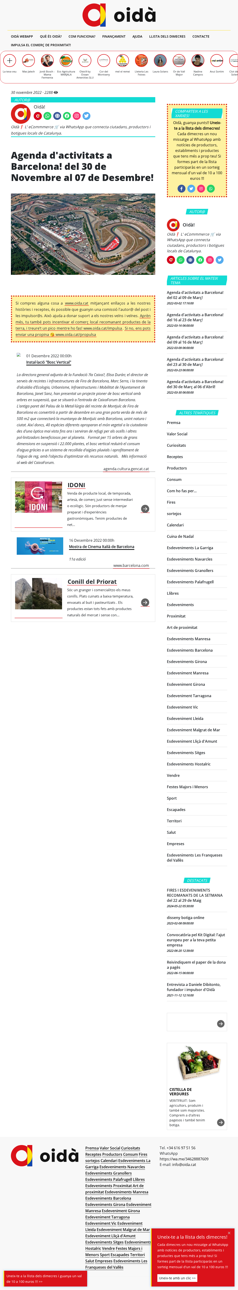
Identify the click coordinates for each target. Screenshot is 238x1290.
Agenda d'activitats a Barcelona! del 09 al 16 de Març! (195, 340)
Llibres (173, 593)
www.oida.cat (76, 303)
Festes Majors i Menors (187, 786)
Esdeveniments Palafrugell (190, 581)
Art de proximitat (182, 627)
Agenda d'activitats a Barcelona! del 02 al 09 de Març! (195, 295)
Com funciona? (82, 36)
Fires (171, 502)
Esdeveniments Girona (187, 661)
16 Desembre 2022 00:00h (109, 553)
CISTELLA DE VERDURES (180, 1091)
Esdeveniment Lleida (185, 718)
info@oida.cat (184, 1164)
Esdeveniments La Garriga (190, 547)
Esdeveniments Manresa (188, 638)
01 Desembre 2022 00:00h (83, 412)
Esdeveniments (180, 604)
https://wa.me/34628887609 (184, 1159)
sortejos (174, 513)
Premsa (173, 422)
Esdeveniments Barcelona (190, 650)
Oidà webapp (22, 36)
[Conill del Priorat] (39, 598)
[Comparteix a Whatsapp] (211, 189)
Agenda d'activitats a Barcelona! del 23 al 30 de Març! (195, 362)
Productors (177, 468)
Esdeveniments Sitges (186, 752)
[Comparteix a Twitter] (191, 189)
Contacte (200, 36)
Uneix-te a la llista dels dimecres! (192, 1237)
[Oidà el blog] (119, 15)
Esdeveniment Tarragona (189, 695)
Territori (174, 821)
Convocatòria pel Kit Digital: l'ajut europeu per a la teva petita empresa (196, 940)
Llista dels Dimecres (167, 36)
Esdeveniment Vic (182, 707)
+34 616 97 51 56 (181, 1147)
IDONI (76, 485)
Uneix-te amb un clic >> (177, 1278)
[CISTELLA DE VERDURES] (197, 1064)
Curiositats (176, 445)
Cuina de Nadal (180, 536)
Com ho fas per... (182, 490)
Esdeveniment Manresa (187, 673)
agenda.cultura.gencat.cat (126, 468)
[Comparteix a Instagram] (201, 189)
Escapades (176, 809)
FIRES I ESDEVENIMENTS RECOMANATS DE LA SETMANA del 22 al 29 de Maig (195, 895)
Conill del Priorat (92, 581)
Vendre (173, 775)
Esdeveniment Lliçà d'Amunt (192, 741)
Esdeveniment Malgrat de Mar (193, 729)
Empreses (175, 843)
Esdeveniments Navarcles (189, 559)
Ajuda (137, 36)
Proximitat (176, 616)
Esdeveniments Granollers (190, 570)
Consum (174, 479)
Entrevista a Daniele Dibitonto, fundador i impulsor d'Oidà (194, 987)
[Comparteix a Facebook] (181, 189)
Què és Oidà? (51, 36)
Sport (172, 798)
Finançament (114, 36)
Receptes (175, 456)
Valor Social (177, 434)
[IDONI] (39, 504)
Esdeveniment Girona (186, 684)
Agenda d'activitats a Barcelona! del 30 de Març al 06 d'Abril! (195, 384)
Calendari (175, 525)
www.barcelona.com (131, 565)
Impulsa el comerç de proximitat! (41, 45)
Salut (171, 832)
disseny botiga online (185, 917)
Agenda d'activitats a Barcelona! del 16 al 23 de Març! (195, 317)
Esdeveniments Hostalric (189, 764)
